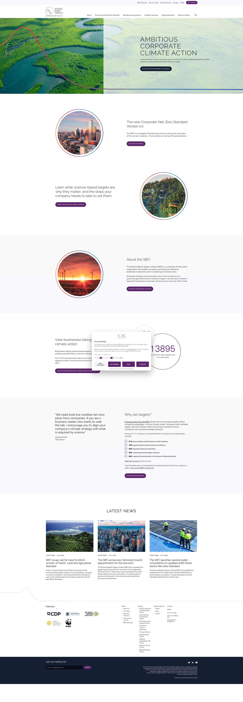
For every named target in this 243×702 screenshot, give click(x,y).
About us (126, 608)
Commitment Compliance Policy (144, 617)
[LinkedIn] (193, 662)
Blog (157, 611)
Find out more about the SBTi (140, 289)
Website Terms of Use (145, 646)
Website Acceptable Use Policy (145, 641)
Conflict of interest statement (143, 627)
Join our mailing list (172, 616)
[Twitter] (189, 662)
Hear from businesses (135, 476)
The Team (126, 611)
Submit (87, 667)
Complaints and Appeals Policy (145, 622)
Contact (176, 2)
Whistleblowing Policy (145, 651)
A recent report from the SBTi (137, 421)
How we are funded (127, 619)
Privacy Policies (145, 632)
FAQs (182, 2)
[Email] (196, 662)
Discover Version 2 (136, 144)
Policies (140, 606)
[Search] (196, 15)
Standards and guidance (132, 15)
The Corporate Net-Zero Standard (107, 15)
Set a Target (192, 2)
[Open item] (54, 614)
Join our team (172, 612)
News (158, 608)
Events (158, 613)
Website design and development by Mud (186, 678)
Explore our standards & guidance (156, 69)
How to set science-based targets (70, 204)
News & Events (166, 2)
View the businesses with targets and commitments (77, 371)
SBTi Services (142, 2)
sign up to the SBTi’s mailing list (142, 468)
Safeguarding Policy (144, 635)
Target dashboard (167, 15)
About (89, 15)
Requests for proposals (171, 620)
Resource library (184, 15)
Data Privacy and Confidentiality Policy (145, 610)
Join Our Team (154, 2)
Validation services (151, 15)
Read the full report (132, 461)
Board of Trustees (126, 614)
